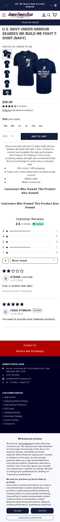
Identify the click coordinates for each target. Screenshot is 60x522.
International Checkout (15, 405)
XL (26, 126)
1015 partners (25, 443)
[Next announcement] (51, 5)
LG (19, 126)
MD (12, 126)
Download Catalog (13, 416)
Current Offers (11, 420)
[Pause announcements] (55, 5)
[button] (9, 106)
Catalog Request (12, 412)
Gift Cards (9, 408)
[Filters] (5, 260)
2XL (34, 126)
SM (5, 126)
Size (11, 119)
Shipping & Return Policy (16, 401)
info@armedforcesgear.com (18, 378)
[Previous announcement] (6, 5)
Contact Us (30, 345)
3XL (41, 126)
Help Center (10, 397)
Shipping (6, 110)
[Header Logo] (20, 15)
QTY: (5, 136)
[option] (30, 5)
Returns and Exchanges (30, 351)
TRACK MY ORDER (30, 22)
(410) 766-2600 (12, 375)
